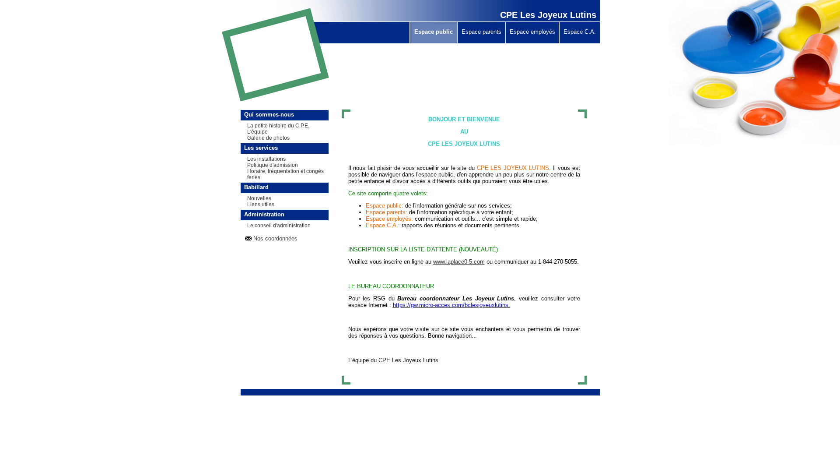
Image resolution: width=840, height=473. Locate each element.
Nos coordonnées (275, 238)
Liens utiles (260, 204)
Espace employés (532, 31)
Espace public (433, 31)
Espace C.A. (580, 31)
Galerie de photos (268, 138)
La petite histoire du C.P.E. (278, 126)
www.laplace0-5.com (459, 261)
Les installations (266, 159)
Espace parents (481, 31)
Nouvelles (259, 198)
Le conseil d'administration (279, 225)
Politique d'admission (272, 165)
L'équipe (257, 132)
